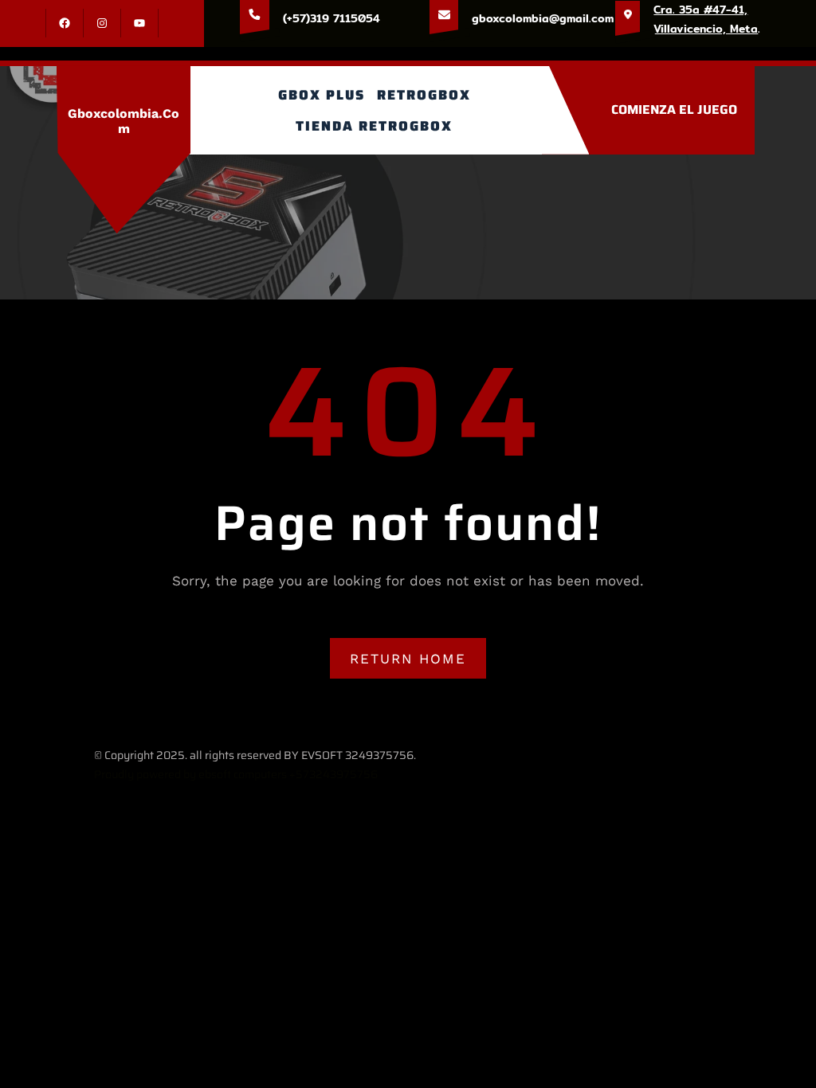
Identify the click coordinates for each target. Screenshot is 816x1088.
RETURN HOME (408, 659)
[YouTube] (139, 23)
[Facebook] (64, 23)
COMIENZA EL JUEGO (674, 109)
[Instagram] (102, 23)
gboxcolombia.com (123, 121)
